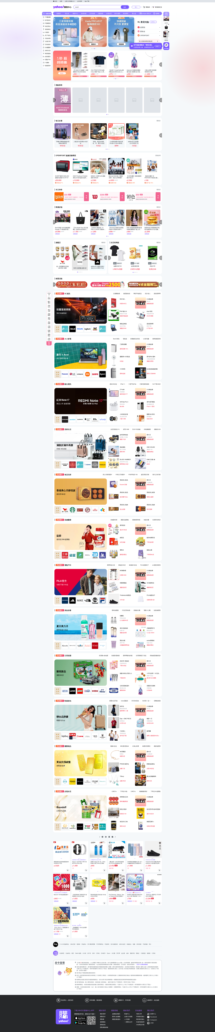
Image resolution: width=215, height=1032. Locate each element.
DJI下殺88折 (157, 384)
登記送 (67, 13)
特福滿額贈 (147, 429)
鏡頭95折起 (113, 384)
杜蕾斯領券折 (157, 520)
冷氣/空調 (72, 944)
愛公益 (134, 13)
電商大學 (139, 1014)
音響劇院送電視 (135, 339)
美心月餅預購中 (107, 474)
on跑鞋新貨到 (156, 565)
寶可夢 (118, 953)
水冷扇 (84, 953)
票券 (93, 953)
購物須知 (102, 1025)
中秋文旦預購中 (120, 474)
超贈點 (158, 13)
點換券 (59, 13)
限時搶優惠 (115, 610)
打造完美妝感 (126, 610)
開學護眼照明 (157, 339)
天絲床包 (68, 953)
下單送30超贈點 (156, 791)
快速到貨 (83, 13)
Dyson (108, 953)
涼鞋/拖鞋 (138, 944)
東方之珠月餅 (157, 474)
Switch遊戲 (78, 953)
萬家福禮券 (157, 746)
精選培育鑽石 (146, 746)
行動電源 (143, 953)
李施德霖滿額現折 (155, 655)
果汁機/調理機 (91, 944)
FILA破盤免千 (144, 565)
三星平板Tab (132, 384)
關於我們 (102, 1014)
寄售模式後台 (140, 1016)
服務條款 (102, 1022)
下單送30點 (123, 791)
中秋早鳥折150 (133, 474)
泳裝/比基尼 (122, 944)
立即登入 (153, 22)
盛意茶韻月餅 (145, 474)
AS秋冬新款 (135, 701)
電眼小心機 (147, 610)
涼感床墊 (61, 953)
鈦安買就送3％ (115, 429)
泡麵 (134, 944)
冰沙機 (113, 953)
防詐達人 (147, 293)
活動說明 (158, 155)
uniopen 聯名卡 (146, 13)
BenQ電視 (116, 339)
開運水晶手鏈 (113, 701)
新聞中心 (153, 1014)
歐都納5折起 (133, 565)
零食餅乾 (107, 944)
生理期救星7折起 (141, 655)
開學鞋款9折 (111, 565)
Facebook (153, 1017)
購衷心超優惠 (116, 1016)
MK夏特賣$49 (124, 746)
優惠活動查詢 (116, 1019)
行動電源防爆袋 (144, 384)
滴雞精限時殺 (136, 520)
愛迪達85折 (122, 565)
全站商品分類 (140, 1025)
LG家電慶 (146, 339)
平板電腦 (145, 944)
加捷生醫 (146, 520)
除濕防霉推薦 (116, 655)
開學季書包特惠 (127, 655)
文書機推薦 (116, 293)
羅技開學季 (157, 293)
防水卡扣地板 (136, 429)
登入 (136, 7)
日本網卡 (103, 953)
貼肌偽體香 (157, 610)
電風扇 (125, 339)
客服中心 (127, 1014)
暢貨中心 (75, 13)
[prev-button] (54, 284)
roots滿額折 (124, 701)
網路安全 (102, 1016)
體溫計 (137, 953)
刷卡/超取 (117, 13)
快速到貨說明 (140, 1022)
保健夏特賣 (114, 520)
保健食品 (129, 944)
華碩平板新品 (138, 293)
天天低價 (92, 13)
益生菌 (123, 953)
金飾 (127, 953)
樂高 (73, 953)
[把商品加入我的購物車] (67, 870)
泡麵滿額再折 (143, 791)
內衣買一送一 (146, 701)
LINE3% (114, 791)
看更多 (166, 40)
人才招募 (127, 1019)
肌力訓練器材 (114, 944)
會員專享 (125, 13)
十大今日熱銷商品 (64, 944)
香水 (150, 944)
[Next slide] (69, 849)
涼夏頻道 (100, 13)
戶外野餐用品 (99, 944)
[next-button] (160, 284)
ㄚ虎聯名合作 (128, 1022)
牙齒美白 (83, 944)
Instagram (153, 1020)
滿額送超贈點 (125, 520)
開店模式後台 (140, 1019)
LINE (152, 1023)
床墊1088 (126, 429)
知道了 (157, 46)
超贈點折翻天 (116, 1014)
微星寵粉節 (126, 293)
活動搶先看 (137, 610)
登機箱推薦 (157, 701)
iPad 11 (122, 384)
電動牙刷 (132, 953)
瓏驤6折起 (113, 746)
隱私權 (102, 1019)
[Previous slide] (54, 849)
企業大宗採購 (128, 1016)
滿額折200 (157, 429)
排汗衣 (89, 953)
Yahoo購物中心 (62, 7)
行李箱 (98, 953)
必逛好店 (109, 13)
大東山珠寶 (135, 746)
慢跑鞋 (148, 953)
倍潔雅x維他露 (103, 655)
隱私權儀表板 (104, 1027)
